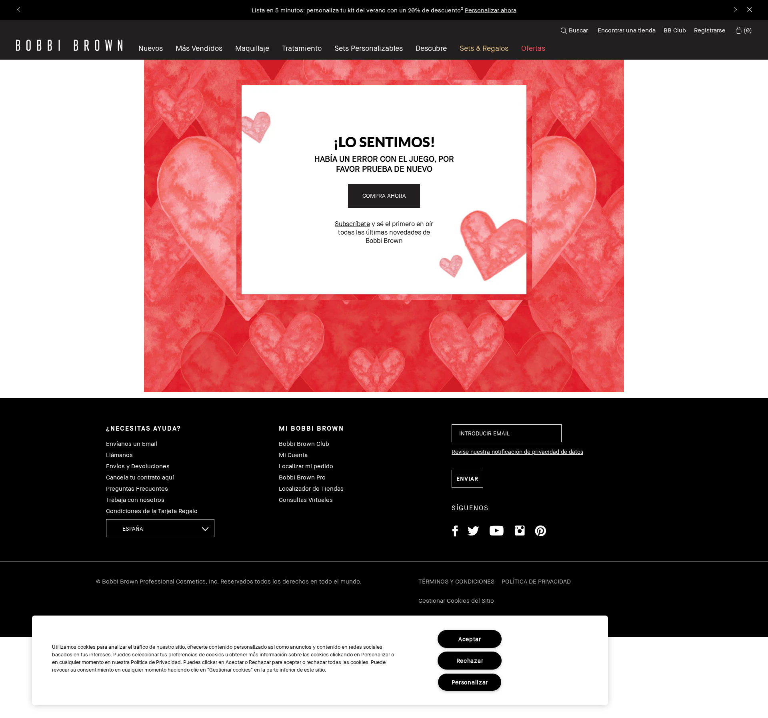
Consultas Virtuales (306, 500)
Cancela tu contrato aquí (140, 477)
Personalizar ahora (490, 10)
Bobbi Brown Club (304, 444)
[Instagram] (519, 532)
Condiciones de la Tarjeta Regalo (152, 511)
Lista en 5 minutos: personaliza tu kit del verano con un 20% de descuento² (357, 10)
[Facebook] (455, 532)
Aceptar (469, 639)
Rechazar (470, 660)
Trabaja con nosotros (135, 500)
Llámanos (119, 455)
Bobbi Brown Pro (302, 477)
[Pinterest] (540, 532)
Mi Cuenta (293, 455)
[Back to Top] (743, 547)
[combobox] (160, 528)
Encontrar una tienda (627, 30)
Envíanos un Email (131, 444)
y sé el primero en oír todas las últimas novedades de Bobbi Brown (384, 232)
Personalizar (470, 682)
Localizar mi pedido (306, 466)
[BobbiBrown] (69, 45)
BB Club (675, 30)
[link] (743, 30)
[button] (431, 48)
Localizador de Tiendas (311, 488)
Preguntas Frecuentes (137, 488)
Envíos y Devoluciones (138, 466)
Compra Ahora (384, 195)
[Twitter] (473, 532)
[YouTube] (496, 532)
